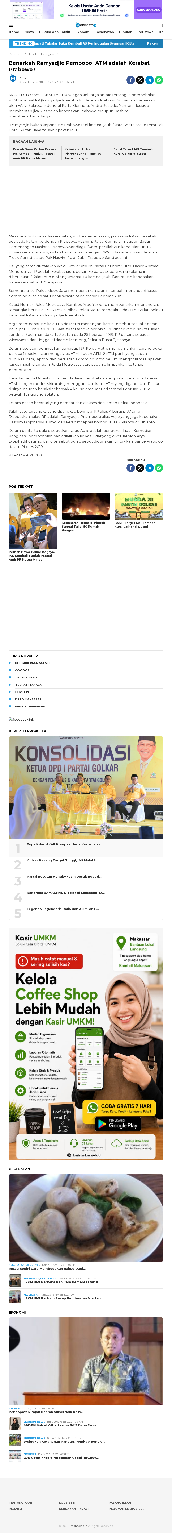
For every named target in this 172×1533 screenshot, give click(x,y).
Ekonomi (15, 1408)
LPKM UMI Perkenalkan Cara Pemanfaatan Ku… (63, 1282)
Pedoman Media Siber (127, 1509)
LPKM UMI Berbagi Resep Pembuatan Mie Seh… (63, 1298)
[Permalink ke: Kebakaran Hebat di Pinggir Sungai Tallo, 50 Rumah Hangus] (86, 506)
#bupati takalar (29, 684)
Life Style (33, 1264)
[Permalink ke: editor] (15, 80)
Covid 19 (22, 692)
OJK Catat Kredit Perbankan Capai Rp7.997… (61, 1458)
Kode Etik (67, 1502)
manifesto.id (79, 1526)
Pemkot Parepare (30, 706)
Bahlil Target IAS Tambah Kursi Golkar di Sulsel (135, 525)
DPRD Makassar (28, 699)
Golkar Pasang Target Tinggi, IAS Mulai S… (62, 860)
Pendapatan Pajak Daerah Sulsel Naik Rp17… (46, 1412)
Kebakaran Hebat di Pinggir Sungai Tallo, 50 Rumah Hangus (83, 153)
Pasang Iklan (120, 1502)
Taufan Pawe (26, 677)
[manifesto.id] (86, 25)
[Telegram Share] (149, 80)
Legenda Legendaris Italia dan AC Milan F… (63, 909)
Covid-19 (22, 670)
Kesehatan (17, 1264)
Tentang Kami (20, 1502)
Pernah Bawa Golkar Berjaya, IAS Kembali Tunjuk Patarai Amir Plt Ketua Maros (35, 153)
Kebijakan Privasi (74, 1509)
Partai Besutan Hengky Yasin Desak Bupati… (64, 876)
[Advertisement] (86, 200)
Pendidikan (48, 1278)
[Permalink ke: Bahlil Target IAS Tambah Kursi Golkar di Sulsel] (139, 506)
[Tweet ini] (140, 80)
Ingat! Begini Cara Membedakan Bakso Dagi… (47, 1269)
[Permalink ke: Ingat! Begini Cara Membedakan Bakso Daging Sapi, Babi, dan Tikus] (86, 1218)
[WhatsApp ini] (159, 80)
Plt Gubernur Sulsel (32, 663)
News (41, 1421)
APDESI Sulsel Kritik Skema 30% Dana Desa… (61, 1425)
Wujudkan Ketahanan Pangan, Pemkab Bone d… (64, 1441)
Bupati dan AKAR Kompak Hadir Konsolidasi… (65, 844)
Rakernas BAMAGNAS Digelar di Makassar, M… (66, 893)
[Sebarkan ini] (130, 80)
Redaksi (15, 1509)
